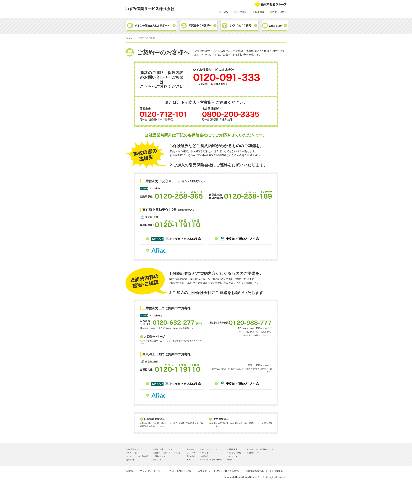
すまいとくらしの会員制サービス (260, 449)
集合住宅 (190, 449)
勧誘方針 (130, 471)
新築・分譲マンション (163, 449)
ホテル (189, 460)
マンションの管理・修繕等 (212, 460)
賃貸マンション (160, 456)
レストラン (232, 456)
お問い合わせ (279, 11)
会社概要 (241, 11)
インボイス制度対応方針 (180, 471)
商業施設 (204, 456)
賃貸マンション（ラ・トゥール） (167, 453)
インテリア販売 (234, 453)
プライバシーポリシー (151, 471)
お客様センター (253, 453)
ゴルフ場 (204, 453)
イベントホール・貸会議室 (138, 456)
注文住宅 (157, 460)
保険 (230, 460)
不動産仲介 (191, 456)
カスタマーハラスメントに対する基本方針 (219, 471)
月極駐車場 (232, 449)
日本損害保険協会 (154, 418)
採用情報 (259, 11)
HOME (225, 11)
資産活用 (130, 460)
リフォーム (191, 453)
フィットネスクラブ (209, 449)
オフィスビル (132, 453)
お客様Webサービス (155, 336)
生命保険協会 (221, 418)
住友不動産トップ (134, 449)
